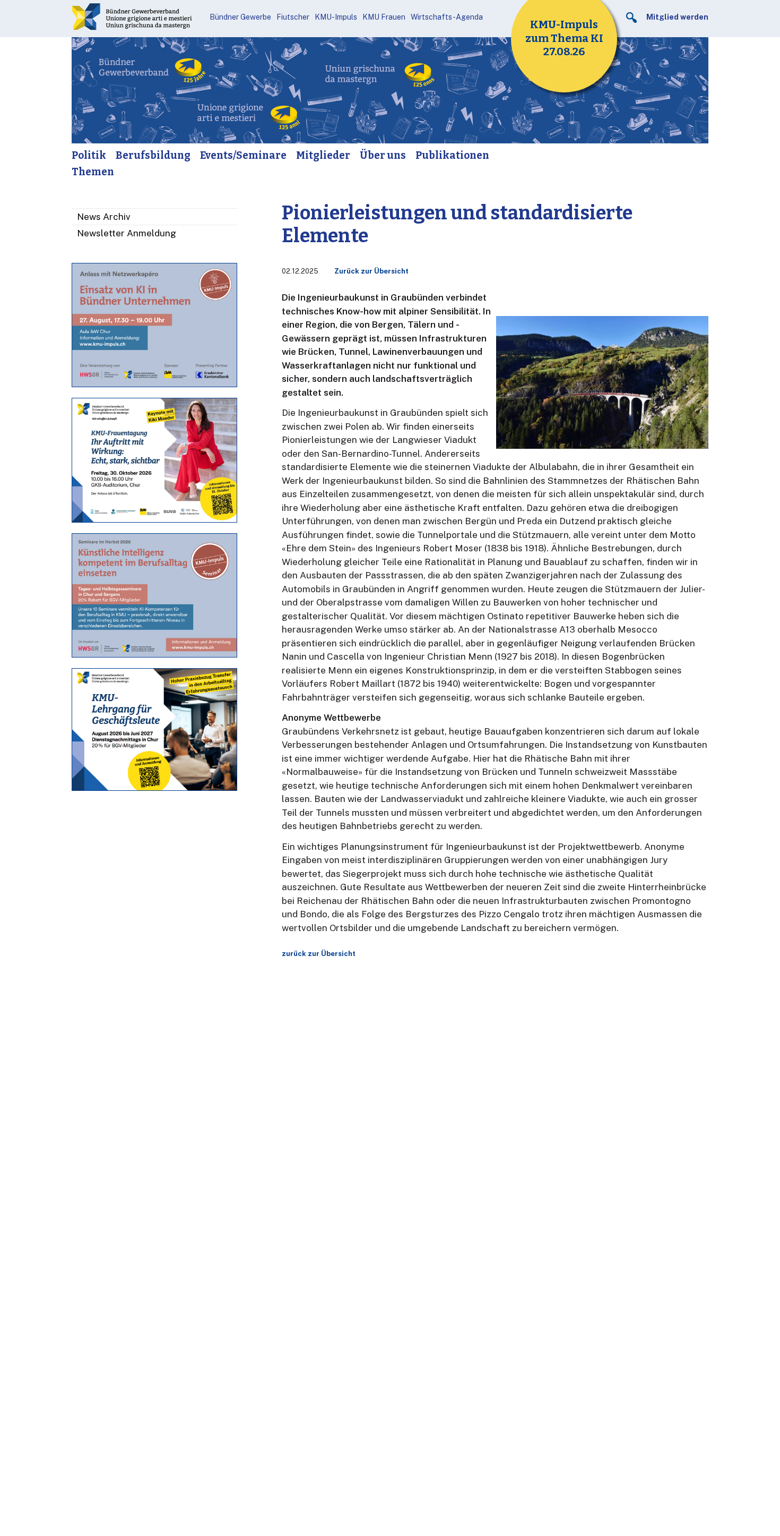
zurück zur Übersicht (319, 954)
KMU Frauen (383, 17)
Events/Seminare (243, 155)
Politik (89, 155)
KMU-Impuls (336, 17)
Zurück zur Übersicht (371, 271)
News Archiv (104, 216)
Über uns (383, 155)
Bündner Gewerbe (240, 17)
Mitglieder (323, 155)
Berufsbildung (153, 155)
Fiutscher (292, 17)
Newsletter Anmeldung (126, 233)
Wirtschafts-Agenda (447, 17)
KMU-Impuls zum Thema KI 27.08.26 (564, 38)
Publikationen (452, 155)
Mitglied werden (677, 17)
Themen (93, 172)
